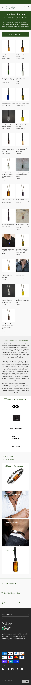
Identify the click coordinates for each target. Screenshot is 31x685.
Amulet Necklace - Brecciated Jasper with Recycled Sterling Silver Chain (22, 226)
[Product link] (8, 50)
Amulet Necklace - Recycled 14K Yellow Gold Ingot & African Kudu (22, 149)
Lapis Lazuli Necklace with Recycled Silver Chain (8, 250)
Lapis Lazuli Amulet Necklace (8, 103)
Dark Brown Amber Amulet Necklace (22, 55)
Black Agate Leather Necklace (8, 224)
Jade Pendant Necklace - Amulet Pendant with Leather (8, 79)
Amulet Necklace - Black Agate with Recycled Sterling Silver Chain (22, 201)
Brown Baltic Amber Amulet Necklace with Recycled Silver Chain (8, 275)
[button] (2, 7)
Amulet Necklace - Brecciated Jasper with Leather (22, 274)
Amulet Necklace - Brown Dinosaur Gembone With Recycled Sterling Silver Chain (7, 326)
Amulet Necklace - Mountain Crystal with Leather (8, 125)
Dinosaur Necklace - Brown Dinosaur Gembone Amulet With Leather (8, 149)
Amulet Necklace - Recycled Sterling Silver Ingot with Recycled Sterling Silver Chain (8, 175)
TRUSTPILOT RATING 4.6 (22, 2)
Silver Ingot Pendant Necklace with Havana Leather (21, 80)
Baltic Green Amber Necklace (22, 103)
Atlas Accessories (7, 680)
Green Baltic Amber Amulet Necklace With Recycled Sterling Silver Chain (22, 251)
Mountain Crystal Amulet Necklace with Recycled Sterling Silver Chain (7, 300)
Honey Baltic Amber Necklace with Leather (22, 125)
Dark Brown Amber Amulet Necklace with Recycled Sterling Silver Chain (8, 201)
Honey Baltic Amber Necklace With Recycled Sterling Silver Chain (22, 300)
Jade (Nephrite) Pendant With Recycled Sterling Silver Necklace (22, 174)
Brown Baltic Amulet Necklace (6, 55)
